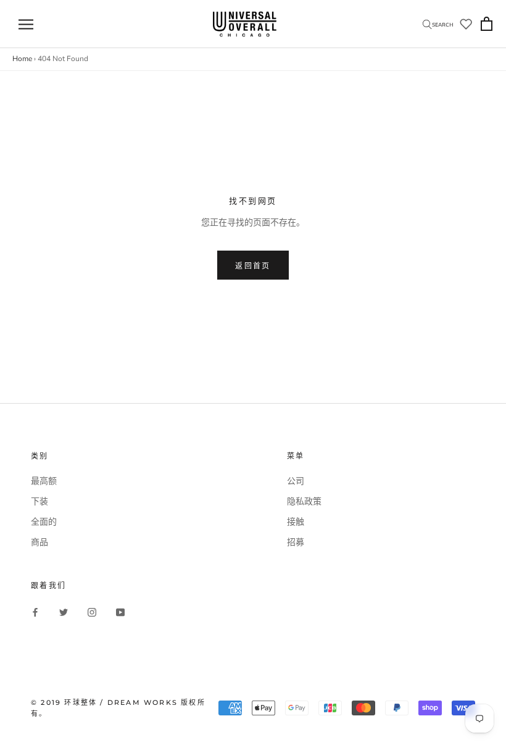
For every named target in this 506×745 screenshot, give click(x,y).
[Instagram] (92, 612)
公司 (295, 481)
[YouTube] (120, 612)
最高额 (44, 481)
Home (22, 59)
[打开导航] (26, 24)
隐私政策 (304, 501)
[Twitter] (63, 612)
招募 (295, 542)
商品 (39, 542)
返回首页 (253, 265)
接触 (295, 522)
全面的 (44, 522)
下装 (39, 501)
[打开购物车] (486, 24)
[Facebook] (35, 612)
